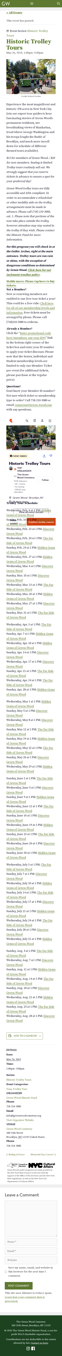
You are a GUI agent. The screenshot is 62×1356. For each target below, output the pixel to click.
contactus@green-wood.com (33, 405)
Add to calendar (25, 1035)
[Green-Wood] (6, 3)
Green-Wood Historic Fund (21, 1097)
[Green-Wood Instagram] (28, 1349)
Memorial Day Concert (42, 1154)
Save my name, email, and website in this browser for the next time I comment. (30, 1272)
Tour (9, 1089)
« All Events (14, 13)
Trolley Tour (20, 1089)
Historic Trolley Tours (18, 1079)
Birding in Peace (16, 1154)
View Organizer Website (20, 1120)
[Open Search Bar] (58, 3)
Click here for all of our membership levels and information (30, 308)
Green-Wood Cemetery (19, 1129)
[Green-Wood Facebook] (33, 1349)
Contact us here (39, 1343)
